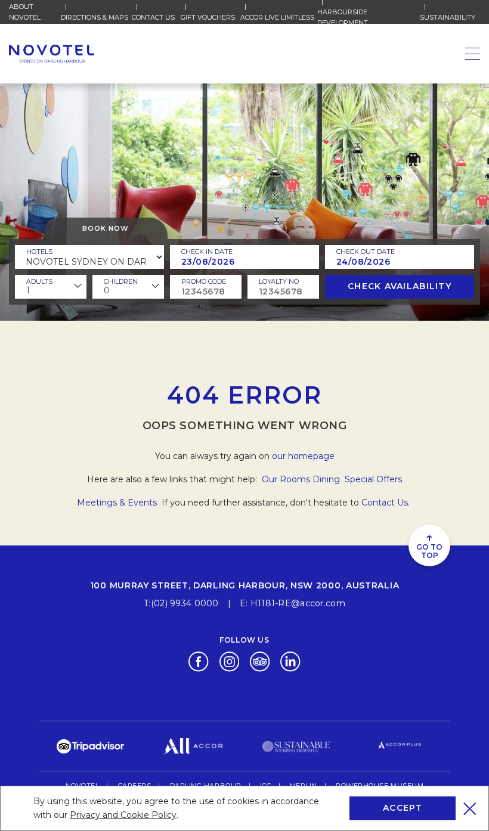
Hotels (39, 251)
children (121, 281)
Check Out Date (365, 251)
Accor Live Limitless (277, 17)
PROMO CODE (203, 281)
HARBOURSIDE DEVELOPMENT (368, 17)
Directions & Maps (94, 17)
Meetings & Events (118, 502)
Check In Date (207, 251)
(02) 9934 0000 (185, 603)
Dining (327, 479)
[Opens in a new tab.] (198, 661)
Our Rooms (286, 479)
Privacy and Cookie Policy (123, 815)
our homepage (303, 456)
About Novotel (35, 11)
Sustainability (447, 17)
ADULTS (39, 281)
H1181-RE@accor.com (297, 603)
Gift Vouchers (208, 17)
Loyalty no (279, 281)
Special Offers (373, 479)
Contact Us (153, 17)
